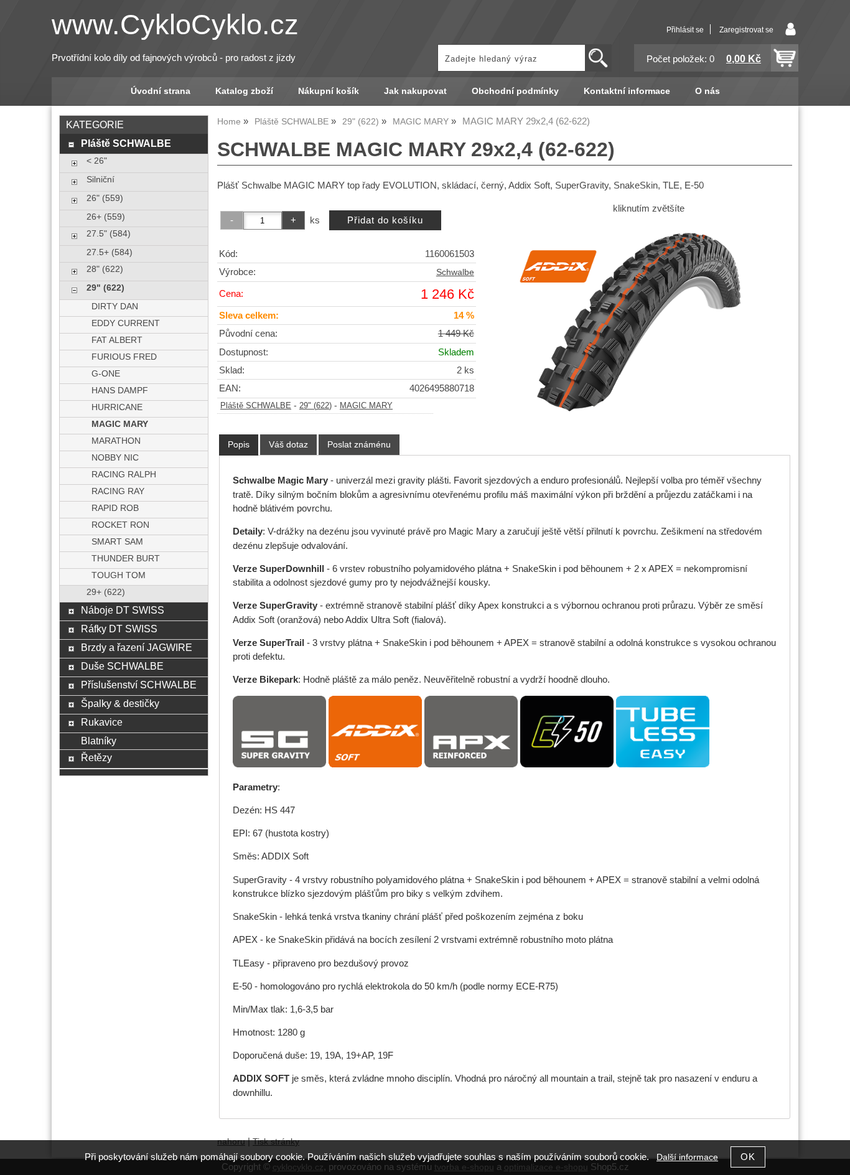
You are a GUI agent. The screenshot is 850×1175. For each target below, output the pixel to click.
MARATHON (116, 441)
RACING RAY (117, 491)
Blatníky (98, 740)
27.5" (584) (108, 233)
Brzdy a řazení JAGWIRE (136, 647)
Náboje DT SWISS (122, 610)
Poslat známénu (359, 444)
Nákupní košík (328, 91)
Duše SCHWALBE (122, 666)
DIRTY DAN (114, 306)
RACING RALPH (123, 474)
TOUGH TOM (118, 575)
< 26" (96, 161)
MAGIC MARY (366, 405)
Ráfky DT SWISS (119, 628)
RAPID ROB (115, 508)
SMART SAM (117, 541)
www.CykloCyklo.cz (175, 24)
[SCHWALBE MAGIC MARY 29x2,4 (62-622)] (648, 317)
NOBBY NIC (115, 457)
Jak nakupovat (415, 91)
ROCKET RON (120, 525)
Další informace (687, 1157)
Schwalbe (455, 272)
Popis (239, 444)
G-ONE (105, 373)
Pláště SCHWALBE (255, 405)
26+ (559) (105, 217)
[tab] (238, 444)
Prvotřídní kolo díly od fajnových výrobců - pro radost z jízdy (174, 58)
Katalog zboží (244, 91)
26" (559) (104, 198)
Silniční (100, 179)
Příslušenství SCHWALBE (139, 684)
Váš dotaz (288, 444)
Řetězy (96, 757)
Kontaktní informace (627, 91)
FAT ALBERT (116, 340)
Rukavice (102, 722)
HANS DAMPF (119, 390)
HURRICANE (116, 407)
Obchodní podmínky (515, 91)
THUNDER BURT (125, 558)
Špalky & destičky (120, 703)
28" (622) (104, 269)
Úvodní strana (160, 91)
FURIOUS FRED (124, 357)
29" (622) (315, 405)
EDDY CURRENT (125, 323)
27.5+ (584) (109, 252)
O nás (707, 91)
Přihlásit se (685, 30)
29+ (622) (105, 592)
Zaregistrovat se (746, 30)
